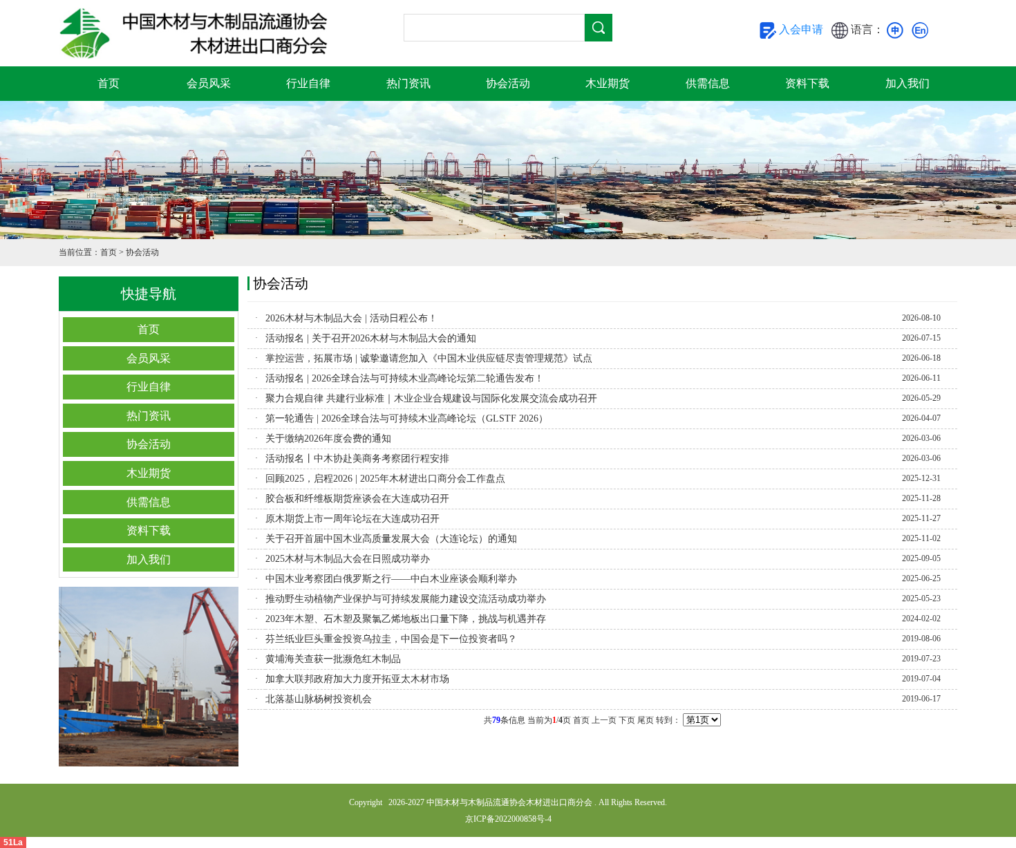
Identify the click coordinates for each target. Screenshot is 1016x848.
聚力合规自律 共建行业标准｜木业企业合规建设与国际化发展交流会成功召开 (431, 398)
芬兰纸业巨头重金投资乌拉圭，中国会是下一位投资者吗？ (391, 639)
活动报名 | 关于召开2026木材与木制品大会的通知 (370, 338)
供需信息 (708, 83)
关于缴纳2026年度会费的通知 (328, 438)
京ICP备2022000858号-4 (508, 819)
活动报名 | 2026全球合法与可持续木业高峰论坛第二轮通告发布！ (404, 378)
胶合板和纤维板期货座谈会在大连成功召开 (357, 498)
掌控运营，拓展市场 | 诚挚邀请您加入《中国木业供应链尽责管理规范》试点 (428, 358)
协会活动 (508, 83)
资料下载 (807, 83)
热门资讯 (408, 83)
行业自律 (308, 83)
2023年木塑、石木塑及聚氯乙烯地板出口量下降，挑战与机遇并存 (405, 619)
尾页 (645, 720)
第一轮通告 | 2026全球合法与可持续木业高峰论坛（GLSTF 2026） (406, 418)
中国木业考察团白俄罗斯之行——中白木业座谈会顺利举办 (391, 579)
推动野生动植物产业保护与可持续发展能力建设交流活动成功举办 (405, 599)
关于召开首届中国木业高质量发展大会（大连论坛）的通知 (391, 539)
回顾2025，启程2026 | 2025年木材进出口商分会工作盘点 (385, 478)
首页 (108, 83)
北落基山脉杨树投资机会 (318, 699)
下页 (627, 720)
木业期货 (607, 83)
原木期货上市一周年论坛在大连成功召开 (352, 518)
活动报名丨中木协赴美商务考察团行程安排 (357, 458)
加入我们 (907, 83)
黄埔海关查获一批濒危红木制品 (333, 659)
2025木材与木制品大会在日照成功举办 (347, 559)
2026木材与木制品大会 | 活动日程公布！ (351, 318)
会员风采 (209, 83)
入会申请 (799, 29)
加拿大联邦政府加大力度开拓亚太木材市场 (357, 679)
